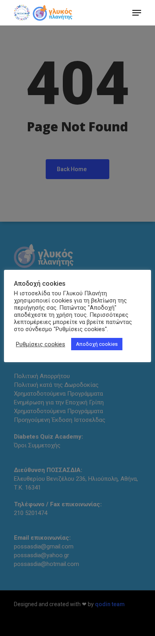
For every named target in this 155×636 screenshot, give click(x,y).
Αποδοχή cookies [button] (97, 344)
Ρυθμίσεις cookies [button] (40, 344)
